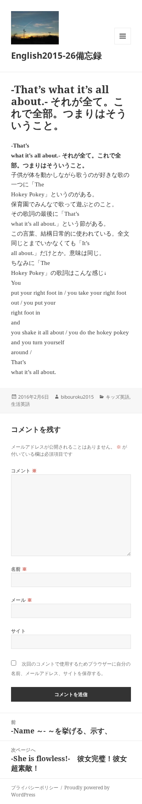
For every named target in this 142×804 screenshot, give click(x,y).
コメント (24, 470)
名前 (19, 569)
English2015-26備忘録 (56, 55)
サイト (18, 630)
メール (21, 600)
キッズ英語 (117, 396)
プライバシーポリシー (34, 787)
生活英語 (20, 404)
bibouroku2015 (77, 396)
